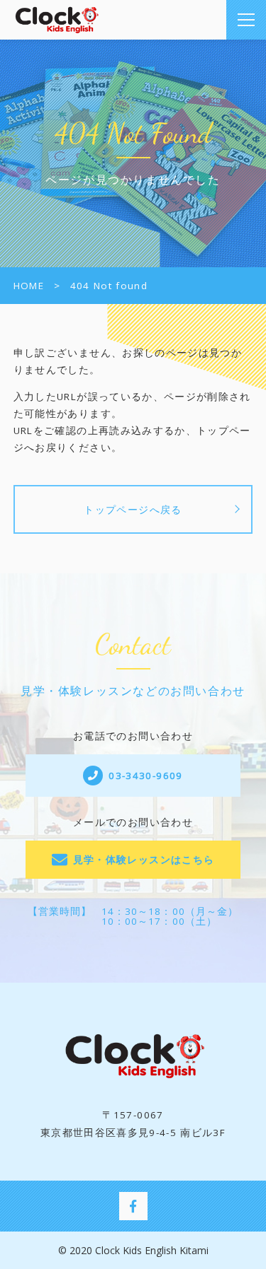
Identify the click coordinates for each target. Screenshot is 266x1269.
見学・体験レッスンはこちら (144, 859)
